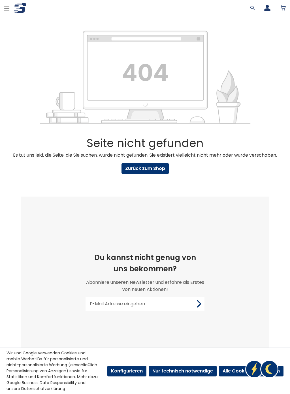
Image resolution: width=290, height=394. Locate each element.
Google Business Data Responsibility (42, 383)
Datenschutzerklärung (43, 388)
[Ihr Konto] (267, 8)
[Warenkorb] (283, 8)
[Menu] (7, 8)
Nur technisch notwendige (182, 371)
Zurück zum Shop (145, 168)
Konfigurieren (127, 371)
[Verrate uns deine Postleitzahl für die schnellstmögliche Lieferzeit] (261, 369)
